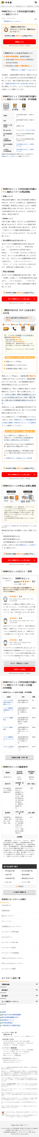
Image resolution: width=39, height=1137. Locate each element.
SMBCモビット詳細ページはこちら (23, 70)
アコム (11, 1036)
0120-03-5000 (30, 130)
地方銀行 (5, 996)
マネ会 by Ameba (11, 1083)
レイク (22, 1036)
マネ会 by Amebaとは (6, 1128)
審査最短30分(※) (27, 878)
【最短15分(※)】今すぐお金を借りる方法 (19, 83)
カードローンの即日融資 (10, 932)
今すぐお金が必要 (24, 1041)
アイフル (5, 1036)
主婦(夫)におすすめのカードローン (13, 1060)
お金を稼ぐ (15, 1045)
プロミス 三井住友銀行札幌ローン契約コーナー (8, 702)
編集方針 (36, 1128)
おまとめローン (7, 937)
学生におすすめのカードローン (13, 963)
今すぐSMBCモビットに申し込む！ (19, 299)
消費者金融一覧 (7, 1034)
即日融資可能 (10, 871)
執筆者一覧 (30, 1128)
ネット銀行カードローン (10, 1001)
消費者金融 (5, 911)
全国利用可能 (10, 878)
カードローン (10, 6)
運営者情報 (16, 1128)
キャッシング (6, 921)
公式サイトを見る (19, 669)
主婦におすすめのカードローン (13, 958)
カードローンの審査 (9, 969)
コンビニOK (26, 882)
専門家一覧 (23, 1128)
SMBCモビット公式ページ (10, 156)
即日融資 (15, 1053)
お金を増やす (20, 1043)
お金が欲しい (7, 1045)
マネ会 (2, 6)
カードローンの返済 (9, 948)
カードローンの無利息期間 (10, 1050)
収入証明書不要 (27, 871)
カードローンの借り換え (10, 942)
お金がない (22, 1045)
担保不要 (8, 875)
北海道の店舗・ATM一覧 (19, 757)
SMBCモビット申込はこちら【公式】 (19, 458)
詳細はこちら (19, 42)
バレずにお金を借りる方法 (10, 1041)
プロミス (16, 1036)
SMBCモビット (20, 6)
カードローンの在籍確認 (10, 953)
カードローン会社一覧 (9, 1032)
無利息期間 (26, 875)
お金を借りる (6, 905)
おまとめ (8, 882)
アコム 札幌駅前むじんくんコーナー (8, 739)
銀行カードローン (8, 916)
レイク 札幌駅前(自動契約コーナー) (8, 710)
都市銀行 (5, 990)
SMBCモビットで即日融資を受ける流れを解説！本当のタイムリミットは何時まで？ (19, 422)
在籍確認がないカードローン (12, 926)
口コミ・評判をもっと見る (19, 663)
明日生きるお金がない (9, 1043)
